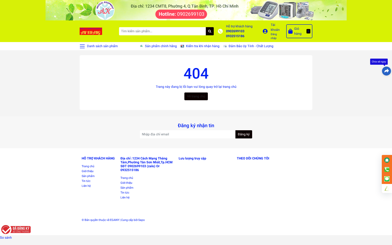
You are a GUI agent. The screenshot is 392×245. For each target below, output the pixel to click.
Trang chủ (88, 166)
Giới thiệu (88, 171)
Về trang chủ (196, 96)
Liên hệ (86, 185)
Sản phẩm (88, 176)
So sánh (6, 237)
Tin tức (86, 181)
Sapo (141, 220)
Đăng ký (244, 134)
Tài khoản (275, 27)
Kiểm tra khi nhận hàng (202, 46)
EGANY (114, 220)
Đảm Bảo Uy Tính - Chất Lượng (251, 46)
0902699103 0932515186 (235, 33)
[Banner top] (196, 10)
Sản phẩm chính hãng (161, 46)
